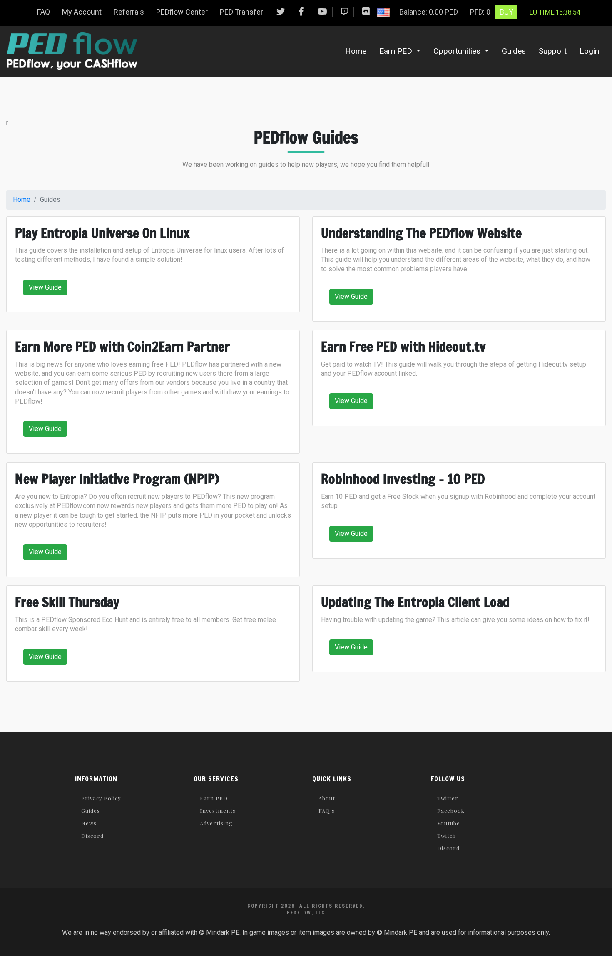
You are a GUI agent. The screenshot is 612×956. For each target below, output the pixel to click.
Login (589, 51)
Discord (92, 835)
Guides (514, 51)
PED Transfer (241, 11)
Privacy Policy (101, 798)
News (89, 823)
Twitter (447, 798)
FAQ (43, 11)
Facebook (451, 810)
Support (553, 51)
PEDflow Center (182, 11)
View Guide (45, 287)
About (326, 798)
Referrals (129, 11)
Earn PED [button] (396, 51)
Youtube (448, 823)
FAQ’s (326, 810)
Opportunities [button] (458, 51)
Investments (218, 810)
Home (359, 51)
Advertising (216, 823)
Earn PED (214, 798)
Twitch (446, 835)
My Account (82, 11)
